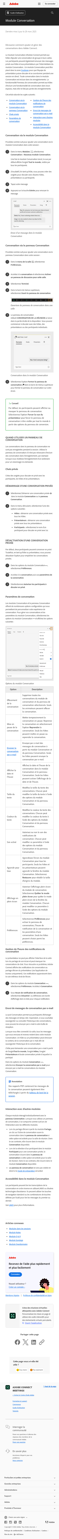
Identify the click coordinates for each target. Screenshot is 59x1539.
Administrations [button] (10, 1490)
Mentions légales (12, 1295)
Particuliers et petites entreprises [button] (17, 1477)
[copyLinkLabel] (42, 1344)
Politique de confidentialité (13, 1531)
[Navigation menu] (4, 4)
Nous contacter (18, 1460)
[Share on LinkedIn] (34, 1344)
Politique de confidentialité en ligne (37, 1295)
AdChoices (19, 1534)
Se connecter (50, 4)
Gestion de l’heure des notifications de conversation (42, 103)
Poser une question (19, 1442)
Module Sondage (16, 1240)
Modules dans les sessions (20, 1228)
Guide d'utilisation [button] (17, 13)
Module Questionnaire (18, 1244)
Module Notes (15, 1232)
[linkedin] (20, 1522)
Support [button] (7, 1496)
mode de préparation (26, 1171)
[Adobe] (13, 4)
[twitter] (15, 1522)
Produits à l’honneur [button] (12, 1508)
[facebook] (5, 1522)
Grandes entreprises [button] (12, 1484)
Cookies (44, 1531)
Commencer (17, 1404)
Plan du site (8, 1534)
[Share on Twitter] (26, 1344)
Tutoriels (15, 1411)
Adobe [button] (7, 1502)
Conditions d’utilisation (32, 1531)
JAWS (11, 1205)
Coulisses (25, 70)
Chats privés (14, 114)
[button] (39, 4)
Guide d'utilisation (19, 1408)
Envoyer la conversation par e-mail (13, 751)
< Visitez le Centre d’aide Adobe (23, 1395)
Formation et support (20, 1401)
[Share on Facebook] (17, 1344)
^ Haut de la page (49, 1386)
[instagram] (10, 1522)
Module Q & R (15, 1236)
